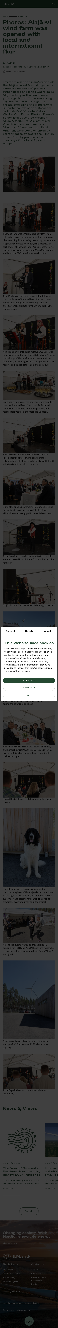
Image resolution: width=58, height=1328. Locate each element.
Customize (29, 687)
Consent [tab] (10, 631)
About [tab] (47, 631)
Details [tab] (29, 631)
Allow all (29, 680)
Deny (29, 695)
